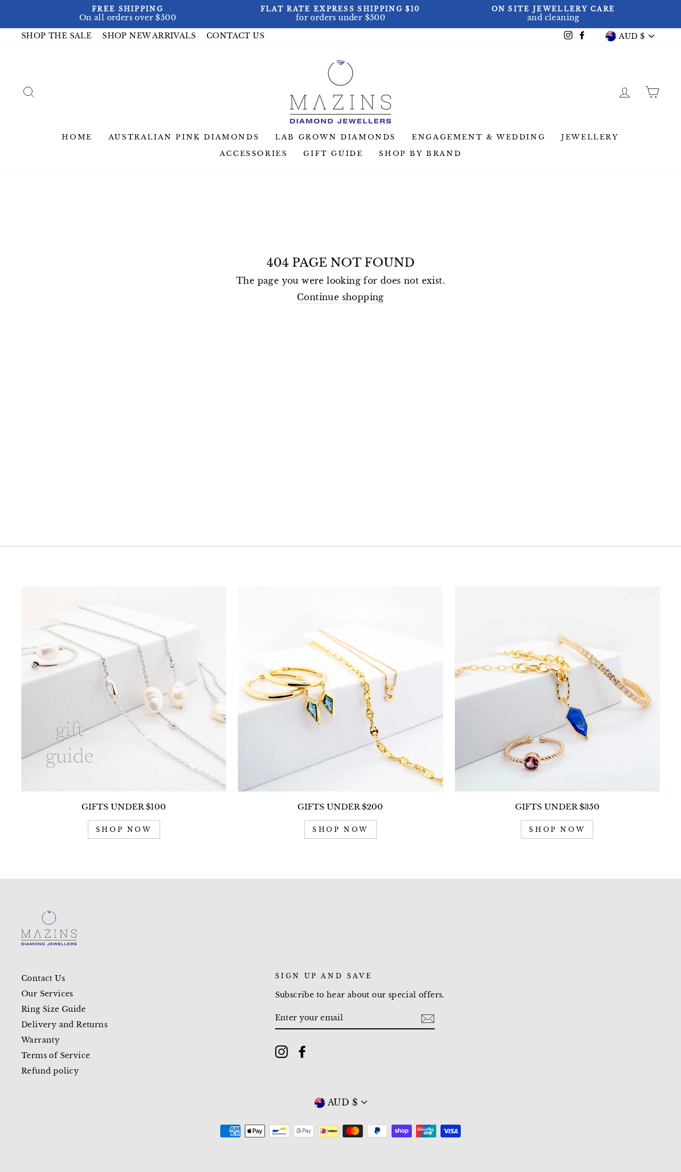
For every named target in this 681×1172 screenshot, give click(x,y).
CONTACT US (235, 35)
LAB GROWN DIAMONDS (335, 137)
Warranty (40, 1040)
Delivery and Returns (64, 1024)
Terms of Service (55, 1055)
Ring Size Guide (53, 1009)
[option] (127, 14)
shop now (124, 829)
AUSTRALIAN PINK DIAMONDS (184, 137)
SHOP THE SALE (56, 35)
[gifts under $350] (557, 689)
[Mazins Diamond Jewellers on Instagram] (281, 1051)
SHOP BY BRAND (420, 153)
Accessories (254, 153)
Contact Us (43, 978)
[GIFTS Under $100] (123, 689)
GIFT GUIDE (333, 153)
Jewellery (590, 137)
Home (77, 137)
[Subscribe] (428, 1018)
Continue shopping (340, 297)
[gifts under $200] (340, 689)
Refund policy (50, 1071)
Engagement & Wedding (478, 137)
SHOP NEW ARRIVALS (149, 35)
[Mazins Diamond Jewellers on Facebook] (302, 1051)
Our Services (47, 993)
